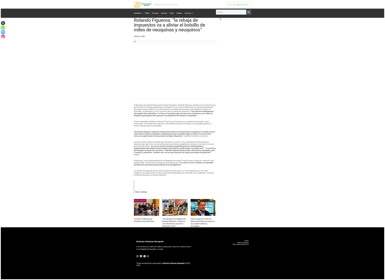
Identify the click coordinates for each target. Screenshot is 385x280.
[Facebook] (3, 32)
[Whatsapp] (3, 28)
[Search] (248, 12)
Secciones (188, 13)
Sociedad (164, 13)
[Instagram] (3, 37)
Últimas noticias (243, 242)
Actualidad (137, 13)
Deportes (179, 13)
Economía (155, 13)
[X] (3, 23)
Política (147, 13)
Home (246, 241)
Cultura (171, 13)
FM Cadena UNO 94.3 (241, 244)
